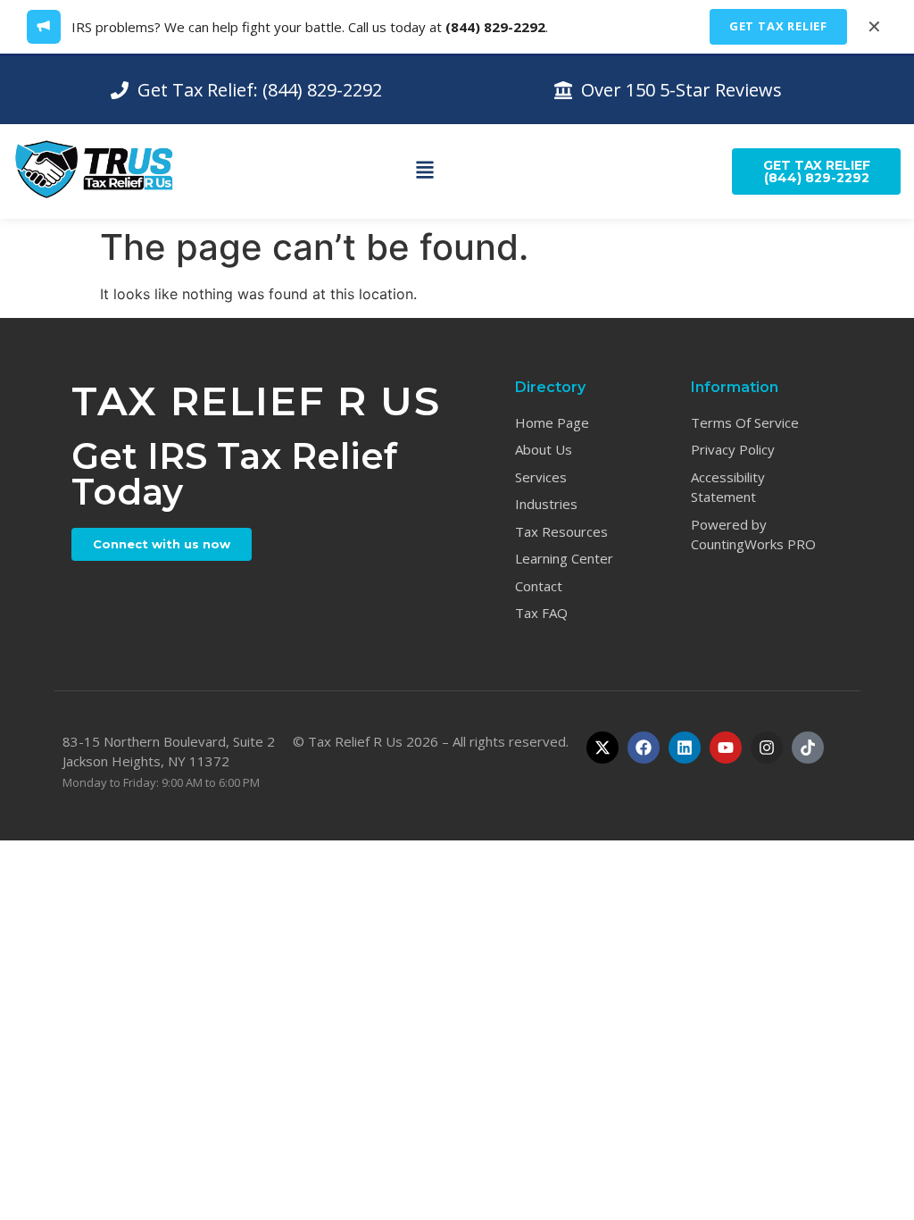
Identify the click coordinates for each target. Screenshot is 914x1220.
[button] (424, 171)
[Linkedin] (685, 747)
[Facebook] (643, 747)
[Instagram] (767, 747)
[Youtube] (726, 747)
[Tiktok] (808, 747)
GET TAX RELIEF (778, 26)
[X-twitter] (602, 747)
